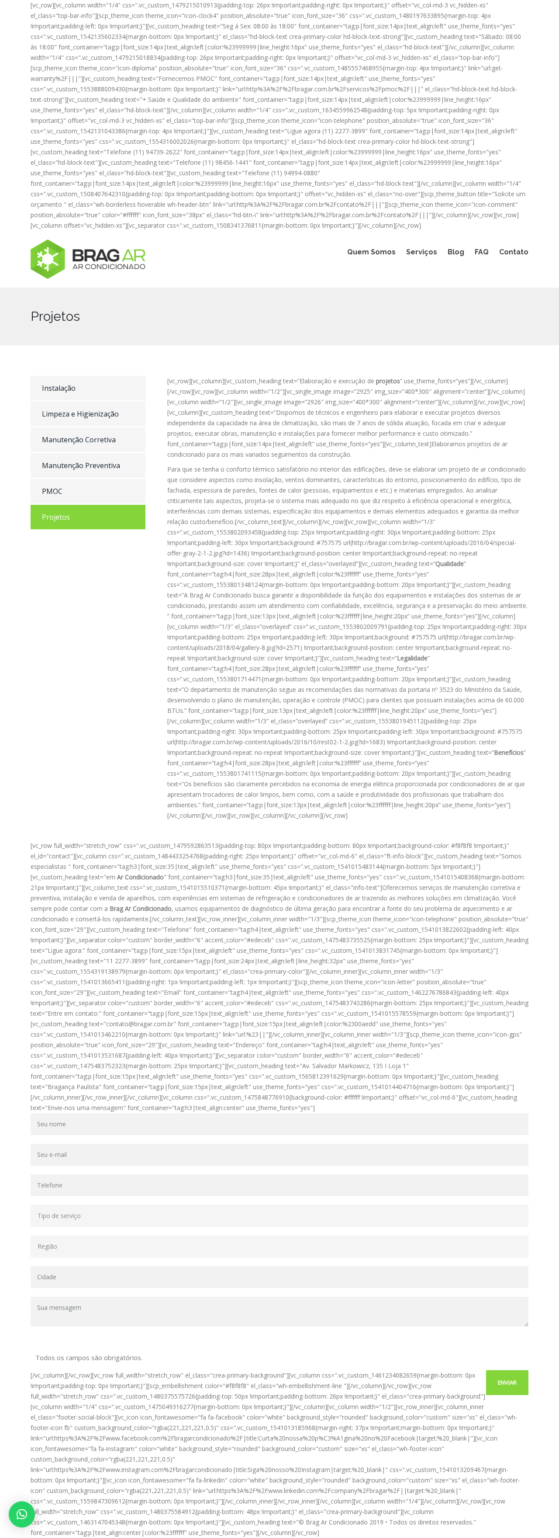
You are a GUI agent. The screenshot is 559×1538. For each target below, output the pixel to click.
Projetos (56, 517)
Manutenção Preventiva (81, 465)
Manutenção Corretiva (79, 439)
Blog (456, 252)
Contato (513, 252)
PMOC (52, 491)
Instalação (59, 388)
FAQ (482, 252)
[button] (22, 1514)
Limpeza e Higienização (80, 414)
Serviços (421, 252)
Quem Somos (371, 252)
